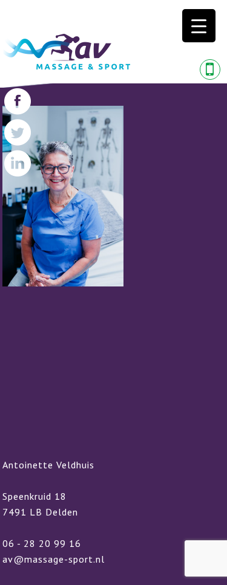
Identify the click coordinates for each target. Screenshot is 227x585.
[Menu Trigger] (198, 25)
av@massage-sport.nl (53, 559)
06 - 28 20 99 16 (41, 543)
